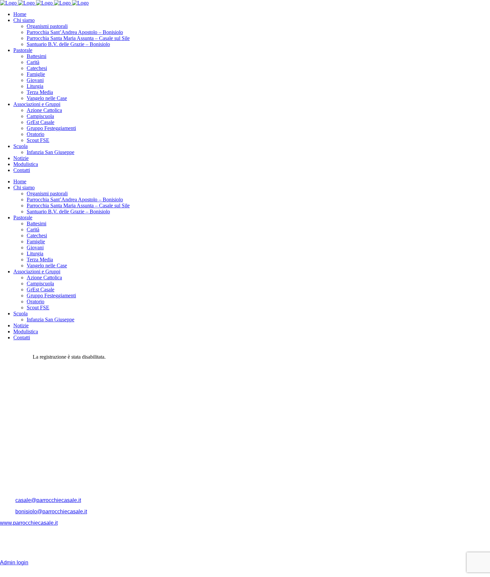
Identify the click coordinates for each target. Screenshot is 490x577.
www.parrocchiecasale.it (29, 523)
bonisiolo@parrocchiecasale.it (51, 511)
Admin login (14, 562)
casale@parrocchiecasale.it (48, 500)
